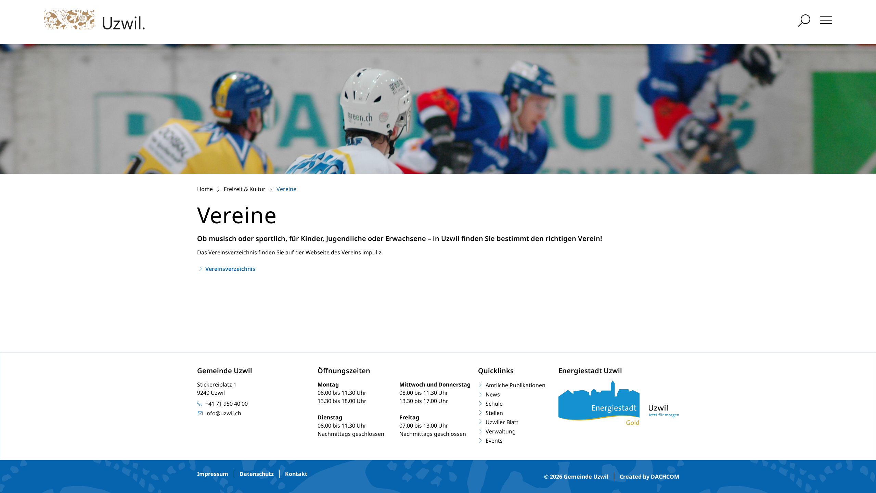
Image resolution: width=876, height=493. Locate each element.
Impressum (212, 474)
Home (205, 189)
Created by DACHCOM (649, 476)
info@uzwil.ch (223, 413)
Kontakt (296, 474)
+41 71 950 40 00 (226, 403)
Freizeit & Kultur (245, 189)
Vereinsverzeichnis (230, 269)
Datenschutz (257, 474)
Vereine (286, 189)
